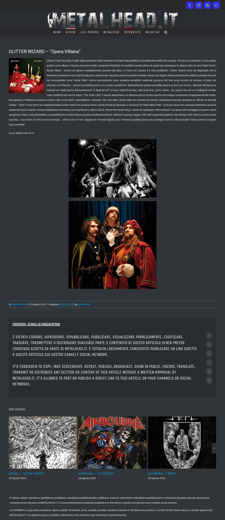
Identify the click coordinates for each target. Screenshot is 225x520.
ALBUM (64, 304)
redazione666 (18, 304)
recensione (84, 304)
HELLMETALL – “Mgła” (92, 473)
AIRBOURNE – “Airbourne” (27, 473)
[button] (166, 31)
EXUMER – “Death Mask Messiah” (171, 473)
